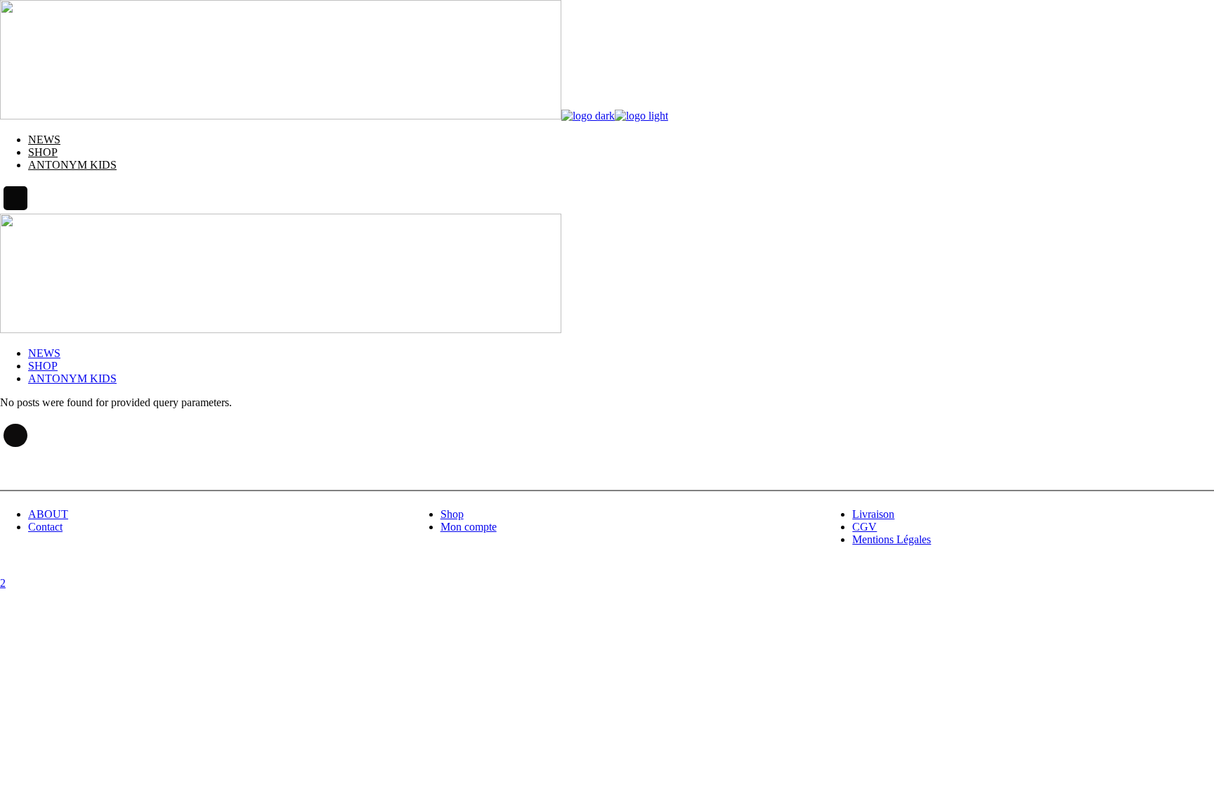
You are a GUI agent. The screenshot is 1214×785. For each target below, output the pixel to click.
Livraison (873, 514)
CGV (864, 527)
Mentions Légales (891, 539)
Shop (452, 514)
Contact (45, 527)
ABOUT (48, 514)
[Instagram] (15, 198)
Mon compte (468, 527)
